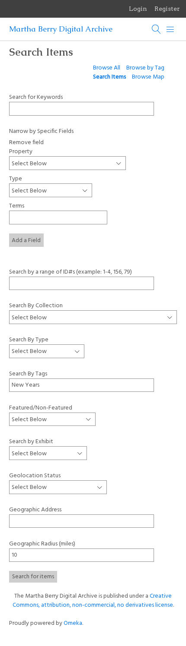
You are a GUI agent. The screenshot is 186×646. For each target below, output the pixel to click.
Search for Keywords (36, 97)
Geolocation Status (35, 476)
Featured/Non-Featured (40, 407)
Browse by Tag (145, 68)
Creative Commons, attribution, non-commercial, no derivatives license (93, 600)
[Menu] (170, 29)
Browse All (106, 68)
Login (138, 8)
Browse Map (148, 77)
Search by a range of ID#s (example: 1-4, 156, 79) (70, 271)
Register (167, 8)
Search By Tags (28, 373)
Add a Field (26, 241)
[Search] (157, 29)
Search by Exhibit (31, 442)
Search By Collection (36, 305)
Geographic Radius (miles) (42, 544)
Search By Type (28, 339)
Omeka (73, 623)
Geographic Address (35, 510)
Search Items (109, 77)
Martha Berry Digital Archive (60, 29)
